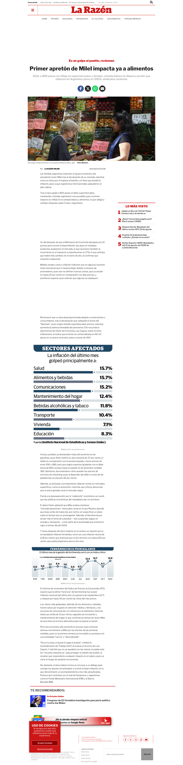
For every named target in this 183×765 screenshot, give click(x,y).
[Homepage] (91, 10)
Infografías (82, 19)
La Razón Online (52, 169)
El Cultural (97, 19)
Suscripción (86, 758)
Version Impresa (132, 19)
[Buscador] (151, 2)
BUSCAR (147, 754)
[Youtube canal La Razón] (146, 740)
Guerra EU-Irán (45, 2)
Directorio (85, 752)
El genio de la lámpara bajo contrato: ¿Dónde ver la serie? (136, 236)
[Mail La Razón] (102, 89)
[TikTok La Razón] (141, 740)
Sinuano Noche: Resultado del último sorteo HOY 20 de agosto (137, 228)
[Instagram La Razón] (136, 740)
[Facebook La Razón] (81, 89)
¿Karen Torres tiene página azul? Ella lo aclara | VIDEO (137, 220)
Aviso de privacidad (45, 749)
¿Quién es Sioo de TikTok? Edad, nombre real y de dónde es (136, 212)
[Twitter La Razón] (88, 89)
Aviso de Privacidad (89, 761)
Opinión (55, 19)
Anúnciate (85, 755)
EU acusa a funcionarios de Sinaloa (81, 2)
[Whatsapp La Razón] (95, 89)
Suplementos (114, 19)
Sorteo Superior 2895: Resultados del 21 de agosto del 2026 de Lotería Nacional (138, 245)
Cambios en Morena (60, 2)
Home (44, 19)
